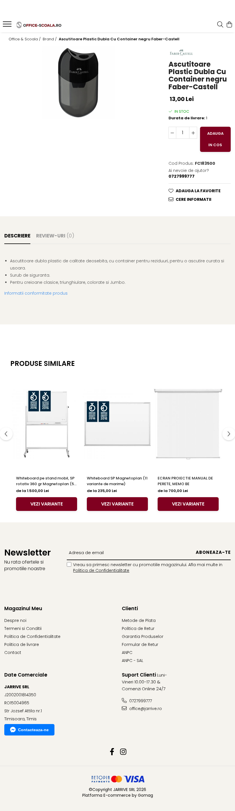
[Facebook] (112, 752)
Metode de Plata (139, 620)
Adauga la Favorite (198, 191)
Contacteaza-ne (33, 729)
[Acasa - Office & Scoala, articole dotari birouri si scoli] (39, 24)
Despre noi (15, 620)
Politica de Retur (138, 628)
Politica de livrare (21, 644)
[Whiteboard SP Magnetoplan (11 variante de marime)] (117, 424)
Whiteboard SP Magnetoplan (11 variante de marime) (117, 481)
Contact (12, 652)
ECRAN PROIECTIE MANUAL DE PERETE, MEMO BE (185, 481)
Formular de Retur (140, 644)
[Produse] (8, 25)
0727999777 (140, 701)
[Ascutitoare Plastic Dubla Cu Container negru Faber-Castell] (78, 82)
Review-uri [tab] (55, 235)
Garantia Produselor (142, 636)
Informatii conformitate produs (36, 293)
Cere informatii (193, 199)
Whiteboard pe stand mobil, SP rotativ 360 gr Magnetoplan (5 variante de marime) (45, 481)
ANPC (127, 652)
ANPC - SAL (132, 660)
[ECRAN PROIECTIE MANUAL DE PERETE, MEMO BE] (188, 424)
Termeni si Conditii (23, 628)
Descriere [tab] (17, 235)
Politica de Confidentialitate (101, 570)
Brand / (50, 39)
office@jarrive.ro (145, 708)
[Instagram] (123, 752)
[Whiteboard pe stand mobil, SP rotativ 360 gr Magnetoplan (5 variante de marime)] (46, 424)
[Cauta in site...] (220, 24)
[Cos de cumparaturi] (229, 24)
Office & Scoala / (25, 39)
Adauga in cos (215, 139)
